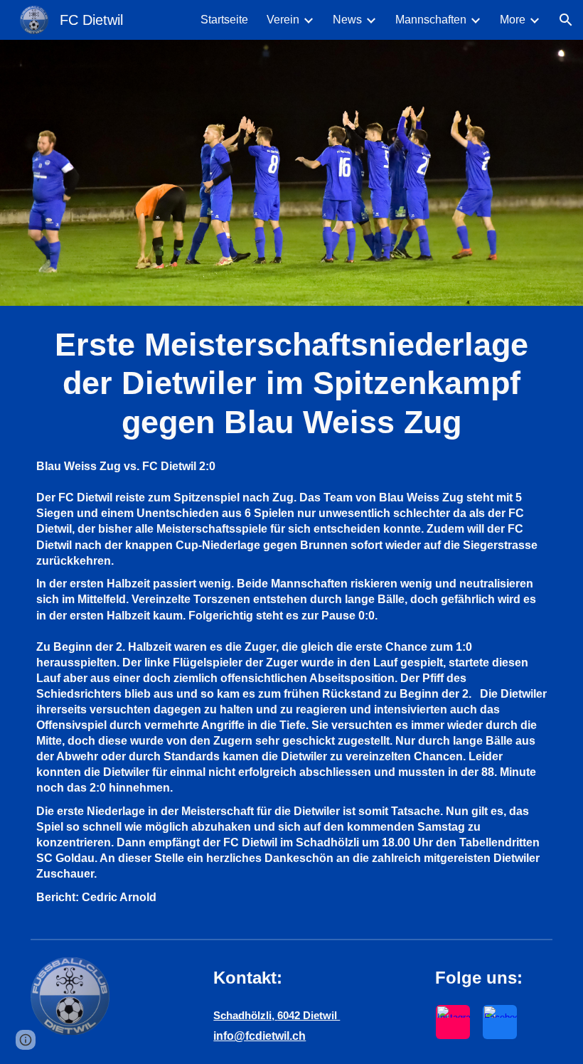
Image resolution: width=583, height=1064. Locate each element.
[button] (566, 20)
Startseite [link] (224, 20)
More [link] (512, 20)
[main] (291, 383)
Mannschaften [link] (430, 20)
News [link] (347, 20)
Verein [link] (283, 20)
